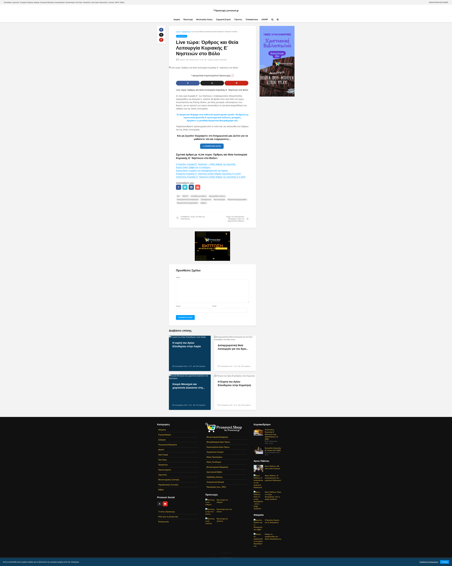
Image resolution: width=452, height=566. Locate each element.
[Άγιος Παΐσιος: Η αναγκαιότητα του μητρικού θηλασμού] (258, 481)
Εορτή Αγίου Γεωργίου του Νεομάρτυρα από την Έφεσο (202, 170)
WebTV (117, 2)
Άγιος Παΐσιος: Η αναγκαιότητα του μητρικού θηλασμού (273, 478)
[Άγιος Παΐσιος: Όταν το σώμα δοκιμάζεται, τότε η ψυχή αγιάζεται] (258, 500)
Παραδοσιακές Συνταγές (168, 485)
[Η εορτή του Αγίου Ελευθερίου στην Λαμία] (187, 337)
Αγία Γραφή (95, 2)
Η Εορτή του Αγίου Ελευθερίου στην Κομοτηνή (234, 383)
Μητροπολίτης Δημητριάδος (187, 203)
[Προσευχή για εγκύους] (210, 521)
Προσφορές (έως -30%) (216, 487)
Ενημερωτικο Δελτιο (213, 146)
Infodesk (182, 60)
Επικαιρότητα (252, 19)
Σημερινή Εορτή (223, 19)
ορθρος (203, 203)
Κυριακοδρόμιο (60, 2)
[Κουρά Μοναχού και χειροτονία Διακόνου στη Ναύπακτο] (190, 377)
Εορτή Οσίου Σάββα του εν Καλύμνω (193, 167)
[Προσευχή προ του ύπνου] (210, 511)
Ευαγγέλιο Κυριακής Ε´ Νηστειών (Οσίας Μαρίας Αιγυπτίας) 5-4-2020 (208, 174)
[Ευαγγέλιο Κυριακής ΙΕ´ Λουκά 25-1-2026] (258, 450)
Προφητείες (87, 2)
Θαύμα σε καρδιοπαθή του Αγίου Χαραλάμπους (273, 536)
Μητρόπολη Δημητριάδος (237, 199)
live (178, 196)
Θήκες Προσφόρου (214, 457)
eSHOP (264, 19)
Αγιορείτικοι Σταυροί (215, 452)
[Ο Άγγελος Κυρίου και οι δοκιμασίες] (258, 525)
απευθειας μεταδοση (198, 196)
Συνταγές (111, 2)
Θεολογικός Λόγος (204, 19)
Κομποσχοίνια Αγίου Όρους (218, 447)
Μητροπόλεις (103, 2)
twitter (185, 187)
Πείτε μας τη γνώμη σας (168, 517)
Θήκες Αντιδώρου (214, 462)
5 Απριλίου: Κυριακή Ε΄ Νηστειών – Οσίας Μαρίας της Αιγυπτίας (206, 164)
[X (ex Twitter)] (159, 503)
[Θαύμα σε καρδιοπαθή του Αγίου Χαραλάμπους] (258, 540)
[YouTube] (165, 503)
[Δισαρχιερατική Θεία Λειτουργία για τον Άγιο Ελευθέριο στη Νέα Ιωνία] (235, 338)
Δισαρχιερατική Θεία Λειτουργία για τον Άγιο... (233, 347)
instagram (191, 187)
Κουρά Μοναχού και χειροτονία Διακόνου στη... (188, 386)
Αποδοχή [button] (444, 562)
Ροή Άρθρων (8, 2)
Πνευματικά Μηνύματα (47, 2)
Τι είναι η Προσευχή (166, 512)
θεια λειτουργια (219, 199)
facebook (178, 187)
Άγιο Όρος (79, 2)
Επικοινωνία (163, 522)
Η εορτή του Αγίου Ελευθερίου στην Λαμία (186, 344)
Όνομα (178, 306)
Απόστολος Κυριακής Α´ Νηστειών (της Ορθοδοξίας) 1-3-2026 (271, 434)
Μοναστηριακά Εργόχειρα (217, 437)
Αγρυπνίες (16, 2)
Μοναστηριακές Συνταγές (168, 480)
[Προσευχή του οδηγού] (210, 502)
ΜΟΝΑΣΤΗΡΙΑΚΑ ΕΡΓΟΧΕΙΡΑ (438, 2)
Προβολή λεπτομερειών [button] (429, 562)
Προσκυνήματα (70, 2)
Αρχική (177, 19)
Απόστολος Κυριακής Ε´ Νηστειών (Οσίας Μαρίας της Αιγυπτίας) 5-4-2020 (210, 177)
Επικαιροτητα (186, 31)
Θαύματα (30, 2)
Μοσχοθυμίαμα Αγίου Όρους (218, 442)
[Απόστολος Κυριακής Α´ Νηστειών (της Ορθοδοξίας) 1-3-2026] (258, 432)
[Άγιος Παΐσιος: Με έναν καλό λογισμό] (258, 468)
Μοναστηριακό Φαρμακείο (217, 467)
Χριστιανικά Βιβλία (214, 472)
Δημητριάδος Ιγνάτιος (217, 196)
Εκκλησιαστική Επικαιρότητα (187, 199)
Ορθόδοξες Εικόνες (215, 477)
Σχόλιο (178, 277)
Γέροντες (238, 19)
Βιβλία (122, 2)
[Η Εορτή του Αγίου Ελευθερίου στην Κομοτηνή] (234, 376)
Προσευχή (188, 19)
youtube (197, 187)
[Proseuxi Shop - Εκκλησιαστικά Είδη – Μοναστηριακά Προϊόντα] (223, 427)
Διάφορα (36, 2)
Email (214, 306)
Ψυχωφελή (23, 2)
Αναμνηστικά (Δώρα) (215, 482)
